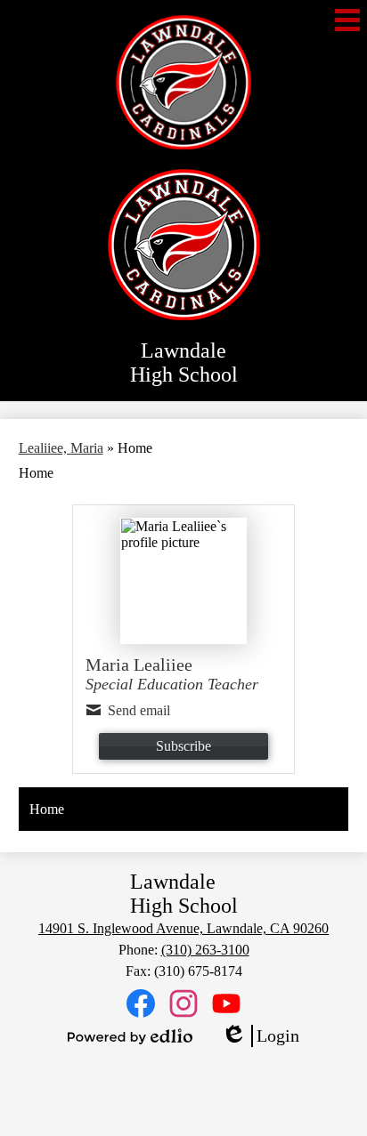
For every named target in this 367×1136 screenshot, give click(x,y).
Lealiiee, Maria (61, 447)
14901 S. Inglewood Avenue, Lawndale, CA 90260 (183, 928)
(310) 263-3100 (205, 949)
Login (260, 1036)
